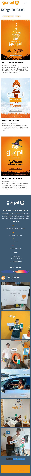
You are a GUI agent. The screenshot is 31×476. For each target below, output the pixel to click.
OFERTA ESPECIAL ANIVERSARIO (12, 62)
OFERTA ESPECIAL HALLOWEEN (12, 179)
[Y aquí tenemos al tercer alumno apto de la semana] (15, 354)
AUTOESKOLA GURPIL (8, 16)
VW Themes (20, 470)
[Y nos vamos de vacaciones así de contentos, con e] (15, 325)
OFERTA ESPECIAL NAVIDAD (11, 121)
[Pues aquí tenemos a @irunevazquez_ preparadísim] (15, 413)
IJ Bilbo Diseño (18, 258)
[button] (25, 3)
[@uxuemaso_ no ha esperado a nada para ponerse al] (15, 383)
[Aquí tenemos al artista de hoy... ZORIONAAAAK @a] (15, 442)
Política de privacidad (16, 256)
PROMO (18, 16)
